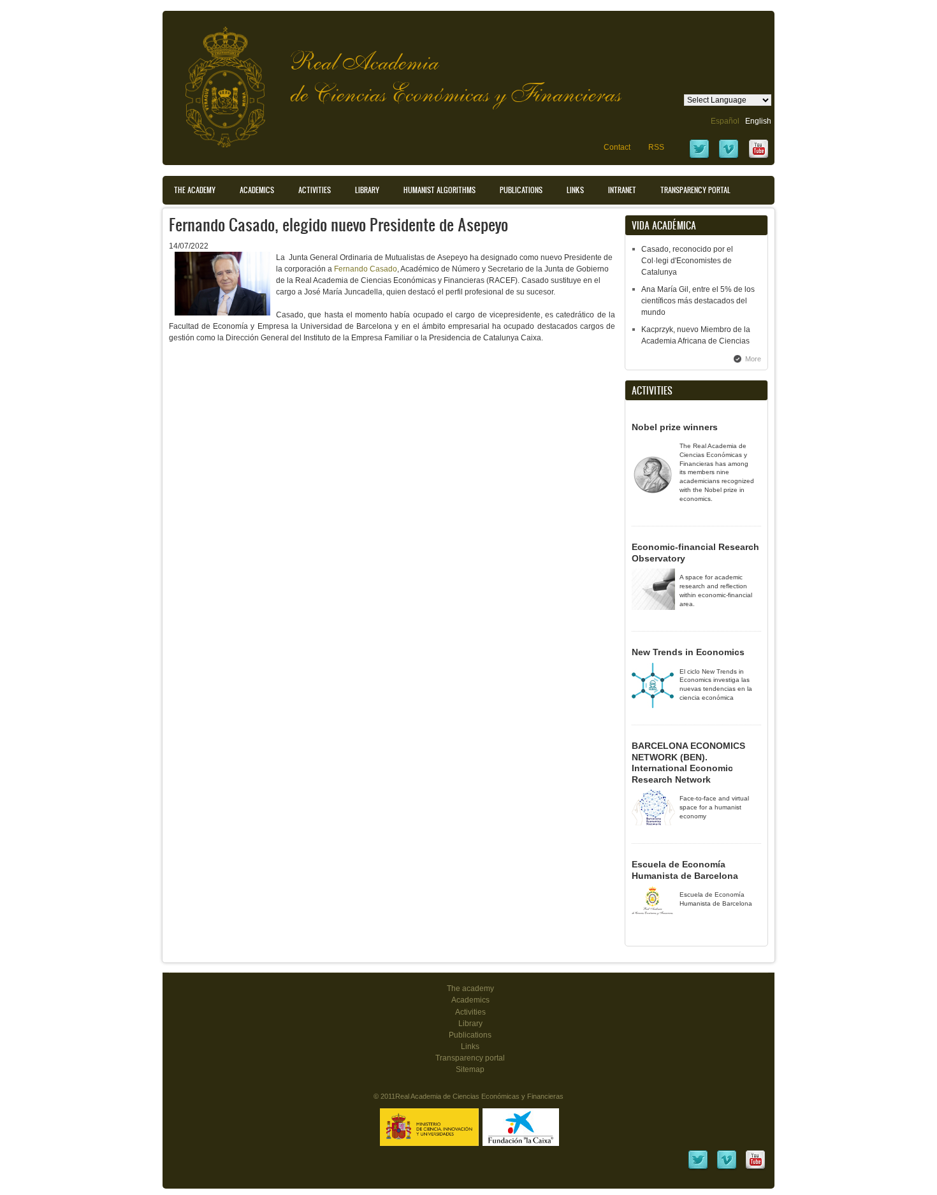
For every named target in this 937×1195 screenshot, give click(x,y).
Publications (521, 190)
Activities (314, 190)
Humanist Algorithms (439, 190)
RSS (656, 147)
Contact (617, 147)
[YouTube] (758, 157)
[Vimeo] (728, 157)
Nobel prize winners (675, 427)
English (758, 121)
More (753, 359)
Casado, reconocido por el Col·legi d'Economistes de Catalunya (687, 261)
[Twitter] (699, 157)
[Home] (215, 80)
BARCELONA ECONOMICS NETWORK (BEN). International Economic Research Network (688, 763)
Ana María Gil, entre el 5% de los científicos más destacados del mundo (698, 301)
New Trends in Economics (688, 652)
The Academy (194, 190)
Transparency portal (695, 190)
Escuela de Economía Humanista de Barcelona (685, 870)
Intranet (622, 190)
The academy (470, 988)
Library (367, 190)
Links (575, 190)
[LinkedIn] (698, 1168)
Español (725, 121)
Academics (257, 190)
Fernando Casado (365, 268)
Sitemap (470, 1069)
